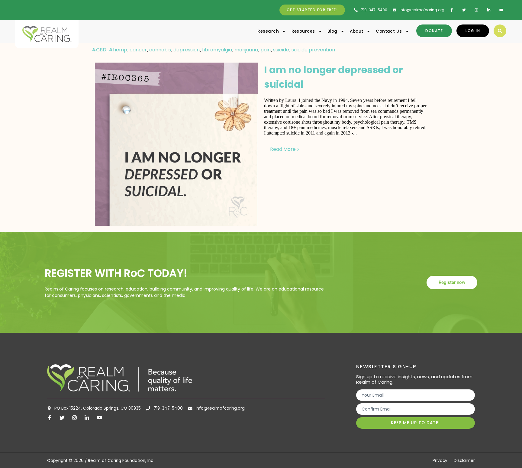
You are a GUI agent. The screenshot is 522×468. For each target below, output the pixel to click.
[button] (500, 30)
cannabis (160, 49)
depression (186, 49)
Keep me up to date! (415, 423)
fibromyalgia (217, 49)
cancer (138, 49)
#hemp (118, 49)
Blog (332, 31)
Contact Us (389, 31)
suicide (281, 49)
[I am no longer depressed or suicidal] (176, 144)
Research (268, 31)
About (356, 31)
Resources (303, 31)
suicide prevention (313, 49)
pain (265, 49)
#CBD (99, 49)
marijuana (246, 49)
